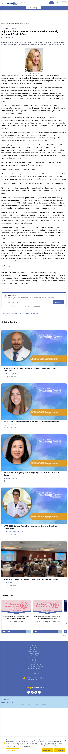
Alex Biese (9, 582)
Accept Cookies (47, 750)
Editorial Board (34, 647)
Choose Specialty (32, 8)
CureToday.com (34, 654)
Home (3, 23)
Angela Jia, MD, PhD (11, 478)
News (37, 704)
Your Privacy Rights (34, 668)
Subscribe (58, 302)
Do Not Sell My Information (34, 666)
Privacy (34, 662)
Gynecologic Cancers (18, 313)
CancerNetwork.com (34, 652)
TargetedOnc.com (34, 658)
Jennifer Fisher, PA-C (11, 425)
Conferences (10, 23)
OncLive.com (34, 656)
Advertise (34, 660)
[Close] (65, 740)
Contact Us (34, 649)
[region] (34, 745)
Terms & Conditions (34, 664)
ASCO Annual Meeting (32, 313)
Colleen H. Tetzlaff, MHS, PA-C (14, 531)
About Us (34, 645)
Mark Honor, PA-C (11, 374)
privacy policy (37, 306)
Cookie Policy (26, 746)
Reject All (60, 750)
